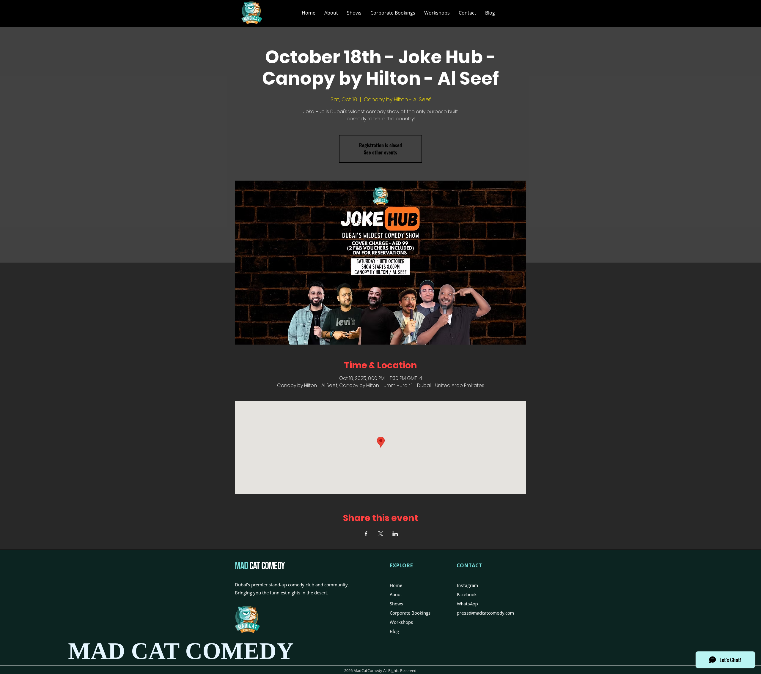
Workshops (401, 622)
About (396, 594)
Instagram (467, 585)
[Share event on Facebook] (366, 533)
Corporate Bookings (410, 613)
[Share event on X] (380, 533)
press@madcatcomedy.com (485, 613)
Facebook (467, 594)
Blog (394, 631)
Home (396, 585)
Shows (396, 604)
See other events (380, 152)
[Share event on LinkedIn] (395, 533)
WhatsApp (467, 604)
